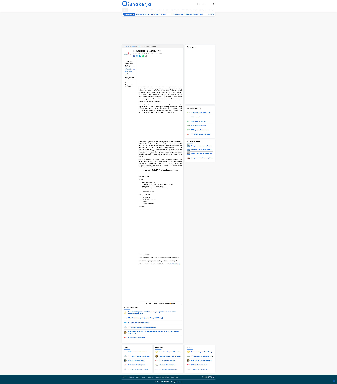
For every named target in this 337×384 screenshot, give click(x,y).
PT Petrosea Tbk (196, 117)
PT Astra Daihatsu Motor (136, 338)
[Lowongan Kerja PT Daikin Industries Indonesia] (125, 351)
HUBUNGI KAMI (209, 10)
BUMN (138, 10)
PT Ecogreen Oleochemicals (200, 130)
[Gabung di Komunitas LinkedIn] (209, 377)
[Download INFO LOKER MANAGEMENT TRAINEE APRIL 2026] (188, 149)
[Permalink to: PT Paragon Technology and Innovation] (125, 327)
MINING (159, 10)
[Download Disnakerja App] (203, 377)
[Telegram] (140, 56)
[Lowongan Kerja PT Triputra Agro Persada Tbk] (188, 112)
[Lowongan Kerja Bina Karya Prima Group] (188, 121)
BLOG (201, 10)
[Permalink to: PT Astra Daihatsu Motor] (125, 337)
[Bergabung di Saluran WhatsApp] (214, 377)
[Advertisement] (168, 30)
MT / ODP (131, 10)
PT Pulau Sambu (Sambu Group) (138, 369)
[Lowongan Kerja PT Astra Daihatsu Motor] (156, 360)
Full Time (132, 69)
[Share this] (134, 56)
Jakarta (127, 75)
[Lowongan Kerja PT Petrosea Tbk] (188, 117)
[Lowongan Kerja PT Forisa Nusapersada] (188, 125)
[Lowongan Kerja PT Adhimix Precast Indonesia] (188, 134)
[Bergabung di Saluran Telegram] (211, 377)
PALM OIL (152, 10)
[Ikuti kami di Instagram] (206, 377)
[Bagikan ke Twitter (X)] (137, 56)
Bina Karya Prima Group (198, 121)
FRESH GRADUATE (186, 10)
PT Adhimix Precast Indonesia (200, 134)
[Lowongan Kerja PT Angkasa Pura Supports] (125, 364)
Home (125, 10)
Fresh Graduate (128, 69)
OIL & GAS (166, 10)
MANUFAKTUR (175, 10)
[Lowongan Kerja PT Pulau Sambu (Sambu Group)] (125, 369)
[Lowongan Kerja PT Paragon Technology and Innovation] (125, 356)
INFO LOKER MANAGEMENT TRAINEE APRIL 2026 (205, 150)
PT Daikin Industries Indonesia (194, 14)
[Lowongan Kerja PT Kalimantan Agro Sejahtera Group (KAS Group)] (188, 356)
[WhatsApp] (143, 56)
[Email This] (146, 56)
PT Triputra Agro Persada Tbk (200, 112)
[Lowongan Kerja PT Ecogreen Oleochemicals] (188, 129)
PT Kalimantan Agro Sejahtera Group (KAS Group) (164, 14)
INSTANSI (144, 10)
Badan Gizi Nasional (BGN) (136, 360)
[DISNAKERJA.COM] (137, 4)
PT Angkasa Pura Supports (136, 365)
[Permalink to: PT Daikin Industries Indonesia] (125, 322)
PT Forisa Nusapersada (198, 125)
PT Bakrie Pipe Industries (167, 365)
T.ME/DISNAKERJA (175, 264)
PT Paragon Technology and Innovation (142, 327)
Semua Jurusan (128, 71)
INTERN (196, 10)
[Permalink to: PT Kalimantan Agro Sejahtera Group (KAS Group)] (125, 318)
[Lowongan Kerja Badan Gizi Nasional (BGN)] (125, 360)
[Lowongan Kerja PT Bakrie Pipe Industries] (156, 364)
